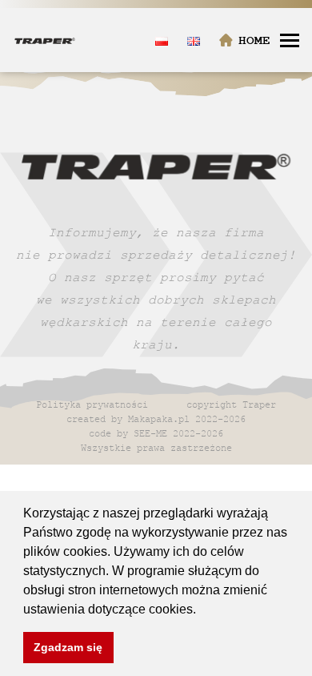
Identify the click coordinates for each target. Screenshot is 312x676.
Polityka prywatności (92, 404)
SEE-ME (150, 433)
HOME (254, 41)
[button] (201, 610)
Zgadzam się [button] (68, 647)
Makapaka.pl (159, 418)
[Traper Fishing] (45, 39)
